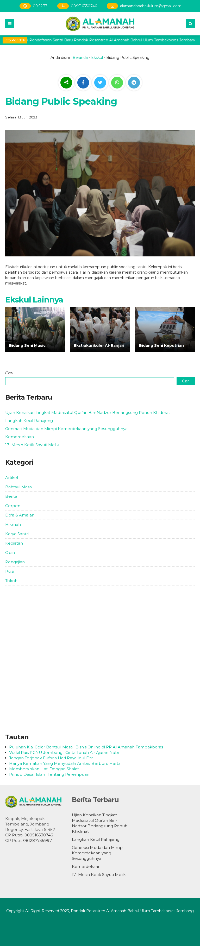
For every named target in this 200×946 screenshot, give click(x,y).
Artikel (11, 477)
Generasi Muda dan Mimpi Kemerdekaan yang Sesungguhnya (66, 428)
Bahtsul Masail (19, 486)
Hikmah (13, 524)
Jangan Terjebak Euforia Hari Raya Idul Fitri (51, 757)
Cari (9, 372)
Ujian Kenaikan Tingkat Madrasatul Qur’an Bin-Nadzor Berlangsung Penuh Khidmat (87, 412)
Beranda (80, 57)
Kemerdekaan (19, 436)
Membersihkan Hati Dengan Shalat (44, 768)
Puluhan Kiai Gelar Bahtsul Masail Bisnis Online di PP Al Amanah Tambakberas (86, 747)
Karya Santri (17, 533)
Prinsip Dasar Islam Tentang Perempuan (49, 774)
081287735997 (37, 840)
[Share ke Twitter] (100, 82)
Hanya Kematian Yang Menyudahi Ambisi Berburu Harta (65, 763)
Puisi (9, 571)
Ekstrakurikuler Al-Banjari (99, 345)
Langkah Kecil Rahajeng (29, 420)
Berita (11, 496)
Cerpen (12, 505)
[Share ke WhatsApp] (117, 83)
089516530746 (84, 6)
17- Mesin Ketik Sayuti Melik (32, 444)
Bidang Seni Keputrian (161, 345)
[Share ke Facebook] (83, 82)
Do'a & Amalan (19, 515)
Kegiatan (14, 543)
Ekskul (97, 57)
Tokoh (11, 580)
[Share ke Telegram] (134, 82)
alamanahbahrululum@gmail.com (151, 6)
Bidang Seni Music (27, 345)
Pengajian (15, 561)
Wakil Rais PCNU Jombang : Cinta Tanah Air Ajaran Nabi (64, 752)
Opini (10, 552)
